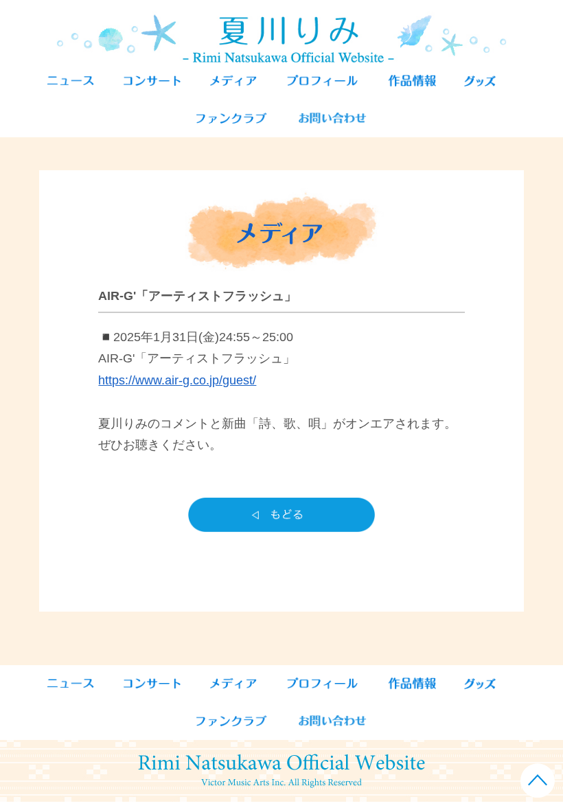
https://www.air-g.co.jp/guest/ (177, 380)
